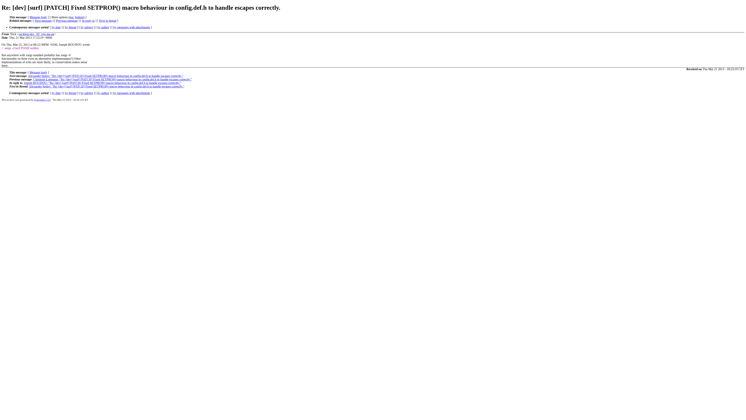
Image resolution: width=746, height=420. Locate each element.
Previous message (67, 20)
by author (103, 27)
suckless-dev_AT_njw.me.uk (36, 34)
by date (56, 27)
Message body (38, 17)
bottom (79, 17)
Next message (43, 20)
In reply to (88, 20)
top (71, 17)
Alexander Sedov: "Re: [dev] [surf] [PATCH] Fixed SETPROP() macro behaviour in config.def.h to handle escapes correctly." (105, 76)
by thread (70, 27)
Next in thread (107, 20)
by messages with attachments (131, 27)
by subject (87, 27)
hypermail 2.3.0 (42, 99)
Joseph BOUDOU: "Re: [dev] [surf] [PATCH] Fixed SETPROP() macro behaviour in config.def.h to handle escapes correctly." (102, 83)
